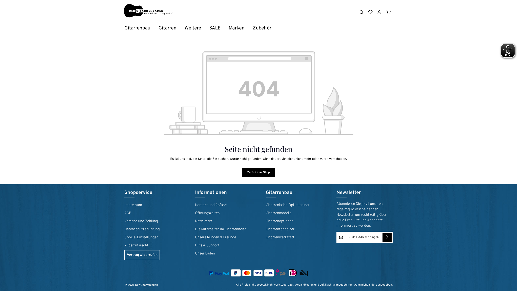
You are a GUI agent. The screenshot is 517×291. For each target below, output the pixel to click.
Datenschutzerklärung (142, 229)
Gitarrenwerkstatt (280, 237)
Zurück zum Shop (258, 172)
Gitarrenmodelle (278, 213)
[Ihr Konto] (379, 12)
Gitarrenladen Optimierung (287, 205)
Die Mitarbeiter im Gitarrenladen (221, 229)
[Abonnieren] (387, 237)
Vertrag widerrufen (142, 255)
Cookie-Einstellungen (141, 237)
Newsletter (203, 221)
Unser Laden (205, 253)
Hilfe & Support (207, 245)
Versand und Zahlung (141, 221)
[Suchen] (361, 12)
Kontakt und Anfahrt (211, 205)
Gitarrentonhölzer (280, 229)
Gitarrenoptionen (279, 221)
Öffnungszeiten (207, 213)
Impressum (133, 205)
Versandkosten (304, 285)
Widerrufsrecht (136, 245)
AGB (127, 213)
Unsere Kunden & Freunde (215, 237)
